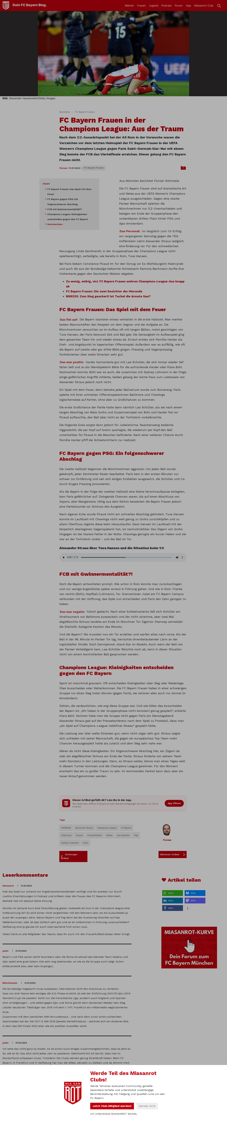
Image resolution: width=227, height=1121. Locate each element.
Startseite (64, 112)
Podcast (166, 5)
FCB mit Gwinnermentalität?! (64, 209)
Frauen (141, 5)
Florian (63, 168)
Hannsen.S (8, 886)
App (188, 5)
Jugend (153, 5)
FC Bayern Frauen (85, 112)
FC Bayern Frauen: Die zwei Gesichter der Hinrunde (104, 291)
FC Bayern (126, 828)
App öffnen (174, 803)
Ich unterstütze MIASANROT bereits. (113, 1113)
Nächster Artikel (169, 854)
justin (5, 951)
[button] (172, 893)
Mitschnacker (9, 983)
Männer (129, 5)
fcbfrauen (66, 835)
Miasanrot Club (203, 5)
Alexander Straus (84, 828)
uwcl (85, 843)
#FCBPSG (66, 828)
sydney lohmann (69, 843)
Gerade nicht (147, 1106)
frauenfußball (94, 835)
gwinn (109, 835)
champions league (107, 828)
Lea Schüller (123, 835)
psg (136, 835)
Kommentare (55, 224)
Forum (179, 5)
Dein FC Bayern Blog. (30, 5)
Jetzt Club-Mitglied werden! (112, 1106)
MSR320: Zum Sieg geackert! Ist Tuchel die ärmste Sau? (108, 296)
